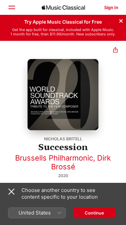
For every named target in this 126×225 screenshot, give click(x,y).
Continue (94, 213)
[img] (63, 7)
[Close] (121, 20)
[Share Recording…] (115, 51)
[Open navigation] (11, 7)
